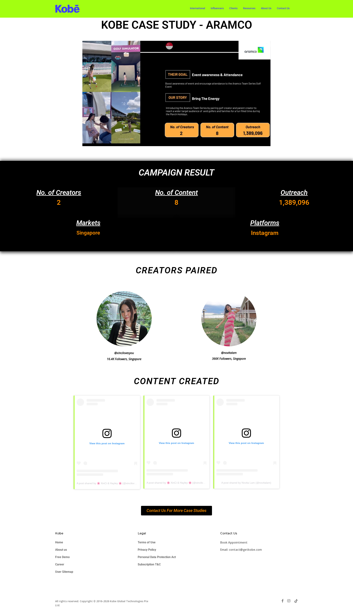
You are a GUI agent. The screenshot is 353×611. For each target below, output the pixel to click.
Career (59, 564)
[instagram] (288, 601)
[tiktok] (296, 601)
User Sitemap (64, 572)
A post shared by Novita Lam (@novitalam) (246, 482)
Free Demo (62, 557)
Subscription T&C (149, 564)
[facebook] (282, 601)
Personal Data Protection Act (157, 557)
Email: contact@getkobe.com (241, 550)
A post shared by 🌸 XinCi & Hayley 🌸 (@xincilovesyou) (109, 483)
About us (61, 549)
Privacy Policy (147, 549)
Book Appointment (234, 542)
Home (59, 542)
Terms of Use (147, 542)
